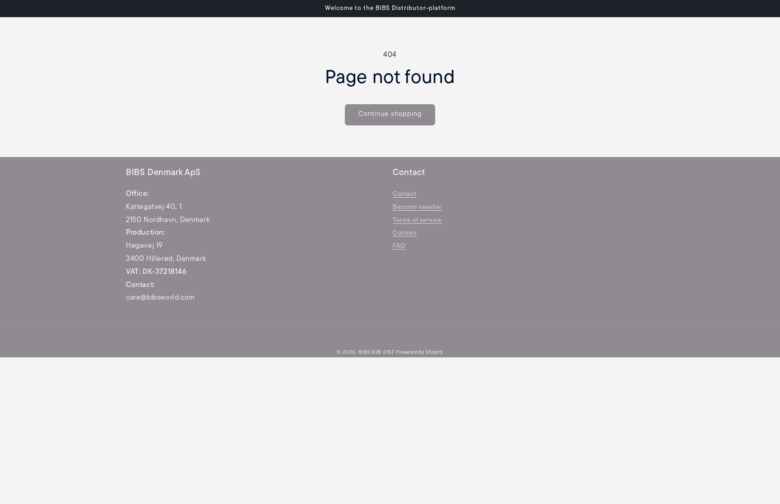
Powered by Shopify (419, 352)
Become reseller (417, 207)
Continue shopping (390, 114)
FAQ (399, 246)
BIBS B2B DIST (376, 352)
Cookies (405, 233)
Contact (404, 194)
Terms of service (417, 220)
